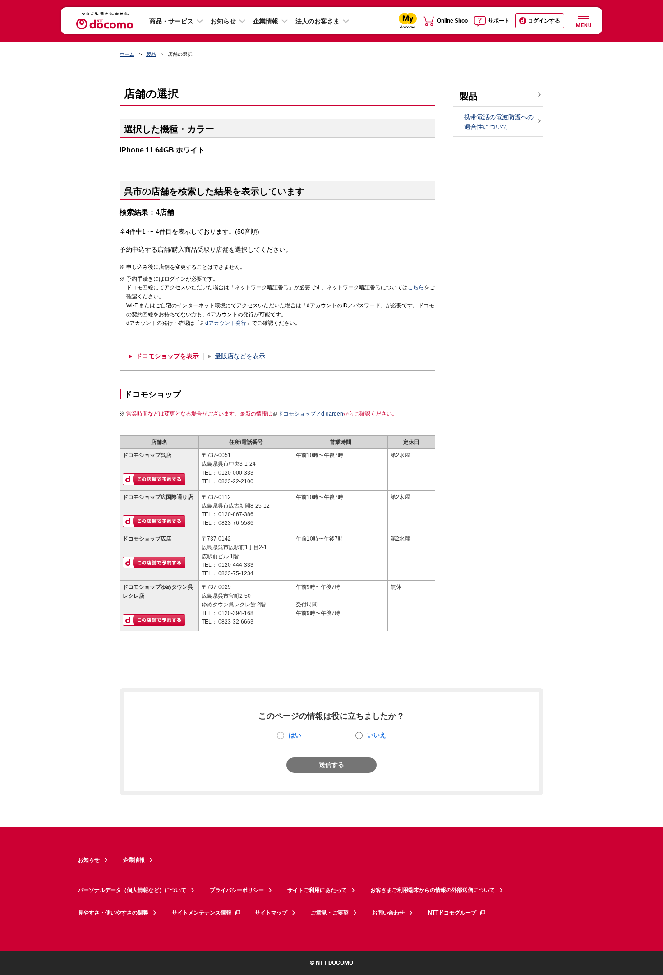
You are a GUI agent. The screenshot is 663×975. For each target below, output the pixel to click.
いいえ (376, 735)
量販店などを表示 (240, 356)
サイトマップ (271, 913)
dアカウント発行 (225, 323)
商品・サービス (171, 21)
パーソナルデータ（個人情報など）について (132, 890)
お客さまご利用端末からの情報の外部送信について (432, 890)
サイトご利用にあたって (317, 890)
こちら (416, 287)
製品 (151, 54)
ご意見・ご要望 (330, 913)
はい (295, 735)
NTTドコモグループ (452, 913)
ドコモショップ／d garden (310, 414)
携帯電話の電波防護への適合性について (499, 122)
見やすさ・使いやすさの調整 (113, 913)
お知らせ (223, 21)
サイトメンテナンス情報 (201, 913)
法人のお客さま (317, 21)
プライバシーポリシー (237, 890)
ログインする (544, 21)
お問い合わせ (388, 913)
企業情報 (265, 21)
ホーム (127, 54)
